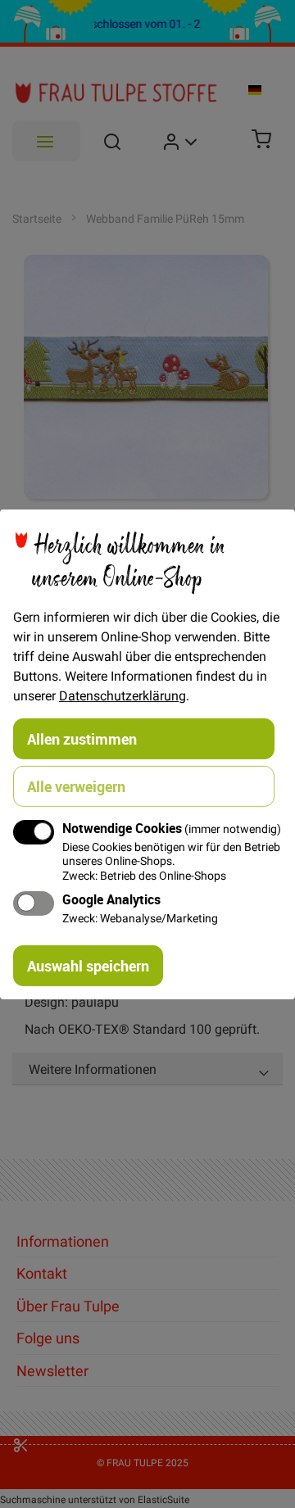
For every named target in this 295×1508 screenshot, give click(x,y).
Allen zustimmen (82, 738)
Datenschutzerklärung (122, 695)
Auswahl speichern (88, 966)
